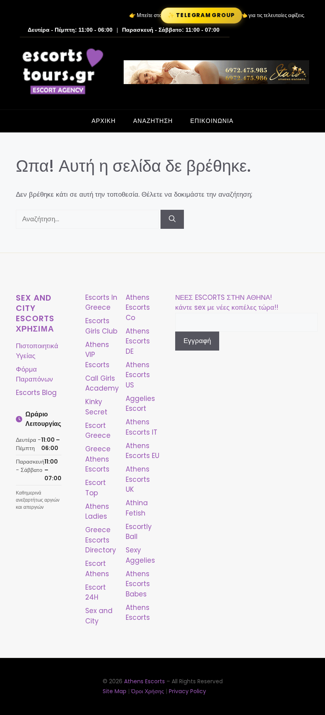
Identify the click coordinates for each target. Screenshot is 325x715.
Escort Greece (98, 431)
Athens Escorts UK (138, 479)
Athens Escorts (138, 613)
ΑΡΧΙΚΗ (104, 121)
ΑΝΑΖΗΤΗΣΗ (153, 121)
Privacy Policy (187, 691)
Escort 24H (95, 592)
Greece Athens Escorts (98, 459)
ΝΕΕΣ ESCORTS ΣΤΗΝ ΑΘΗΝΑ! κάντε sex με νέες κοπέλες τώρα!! (226, 302)
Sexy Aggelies (140, 555)
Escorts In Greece (101, 302)
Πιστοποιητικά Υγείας (37, 351)
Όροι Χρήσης (147, 691)
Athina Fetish (137, 508)
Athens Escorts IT (141, 427)
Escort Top (95, 488)
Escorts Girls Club (101, 326)
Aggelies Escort (140, 404)
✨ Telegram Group (201, 15)
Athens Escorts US (138, 375)
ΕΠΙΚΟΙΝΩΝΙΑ (211, 121)
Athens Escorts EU (142, 451)
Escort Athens (97, 569)
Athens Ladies (97, 511)
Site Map (114, 691)
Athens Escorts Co (138, 307)
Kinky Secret (96, 407)
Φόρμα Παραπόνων (34, 374)
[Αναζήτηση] (172, 219)
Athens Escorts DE (138, 341)
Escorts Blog (36, 392)
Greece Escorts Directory (100, 540)
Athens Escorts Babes (138, 584)
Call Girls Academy (102, 383)
